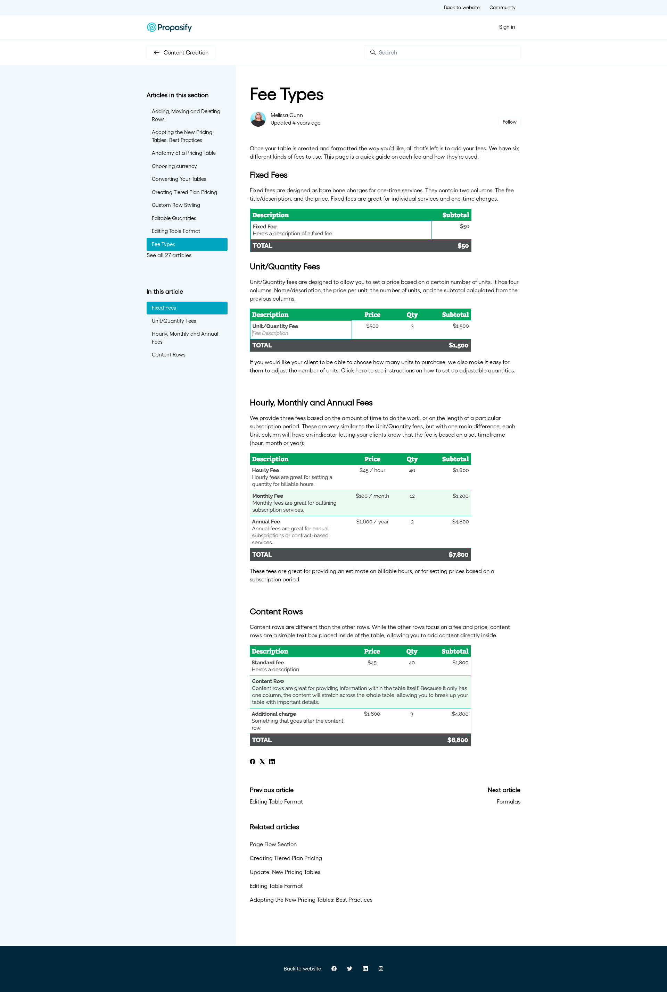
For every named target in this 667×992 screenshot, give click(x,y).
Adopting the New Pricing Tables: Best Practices (311, 900)
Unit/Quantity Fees (174, 321)
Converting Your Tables (179, 179)
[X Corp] (262, 762)
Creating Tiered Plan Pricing (286, 858)
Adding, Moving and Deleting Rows (186, 115)
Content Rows (169, 355)
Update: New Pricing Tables (285, 872)
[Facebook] (252, 762)
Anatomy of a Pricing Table (184, 153)
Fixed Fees (164, 308)
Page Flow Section (273, 844)
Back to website (462, 7)
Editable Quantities (174, 218)
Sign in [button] (507, 27)
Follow (510, 122)
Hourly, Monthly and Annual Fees (185, 338)
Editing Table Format (276, 801)
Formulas (508, 801)
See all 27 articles (169, 255)
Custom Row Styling (176, 205)
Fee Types (163, 244)
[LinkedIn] (272, 762)
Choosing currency (174, 166)
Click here (354, 370)
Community (502, 7)
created (308, 148)
